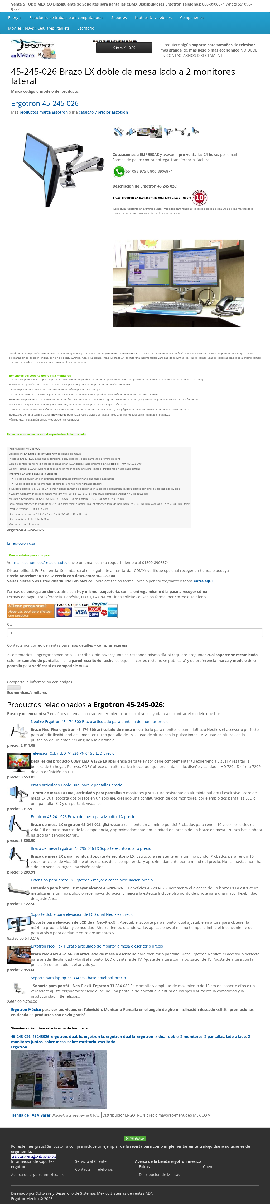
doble (173, 1036)
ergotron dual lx (120, 1036)
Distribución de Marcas (159, 1174)
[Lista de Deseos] (10, 687)
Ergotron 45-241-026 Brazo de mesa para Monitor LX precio (83, 816)
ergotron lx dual (151, 1036)
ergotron (59, 1036)
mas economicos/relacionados (40, 562)
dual (73, 1036)
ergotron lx (94, 1036)
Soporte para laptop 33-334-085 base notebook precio (78, 977)
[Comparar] (17, 687)
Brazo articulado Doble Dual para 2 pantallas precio (76, 784)
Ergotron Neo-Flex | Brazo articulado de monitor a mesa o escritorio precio (97, 946)
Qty (9, 624)
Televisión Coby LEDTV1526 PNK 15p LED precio (72, 753)
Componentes (192, 17)
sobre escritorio (82, 1041)
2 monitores (191, 1036)
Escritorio (86, 28)
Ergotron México (26, 1009)
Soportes (119, 17)
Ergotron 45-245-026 (45, 103)
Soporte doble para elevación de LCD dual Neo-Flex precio (82, 914)
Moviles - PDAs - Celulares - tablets (39, 28)
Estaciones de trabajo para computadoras (66, 17)
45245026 (40, 1036)
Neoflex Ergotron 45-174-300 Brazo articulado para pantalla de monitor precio (99, 721)
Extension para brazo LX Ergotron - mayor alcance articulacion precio (92, 880)
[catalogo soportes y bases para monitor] (135, 1079)
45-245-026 (21, 1036)
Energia (15, 17)
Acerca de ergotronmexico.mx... (39, 1174)
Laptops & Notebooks (153, 17)
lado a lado (236, 1036)
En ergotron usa (21, 543)
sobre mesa (55, 1041)
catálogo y (103, 112)
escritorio (106, 1041)
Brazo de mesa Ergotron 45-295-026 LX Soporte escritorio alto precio (91, 848)
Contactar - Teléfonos (94, 1169)
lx (80, 1036)
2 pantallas (214, 1036)
